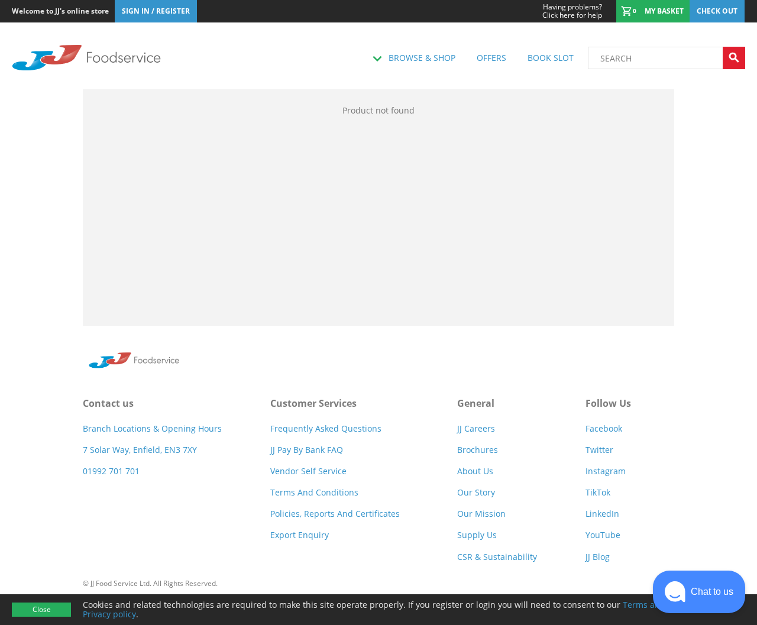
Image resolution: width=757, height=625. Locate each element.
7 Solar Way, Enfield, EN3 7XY (140, 449)
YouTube (602, 534)
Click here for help (572, 11)
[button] (699, 592)
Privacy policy (109, 614)
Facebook (603, 428)
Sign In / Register (156, 11)
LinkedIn (602, 513)
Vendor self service (308, 471)
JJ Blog (597, 556)
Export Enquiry (299, 534)
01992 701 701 (111, 471)
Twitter (599, 449)
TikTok (597, 492)
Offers (491, 57)
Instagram (605, 471)
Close (42, 609)
